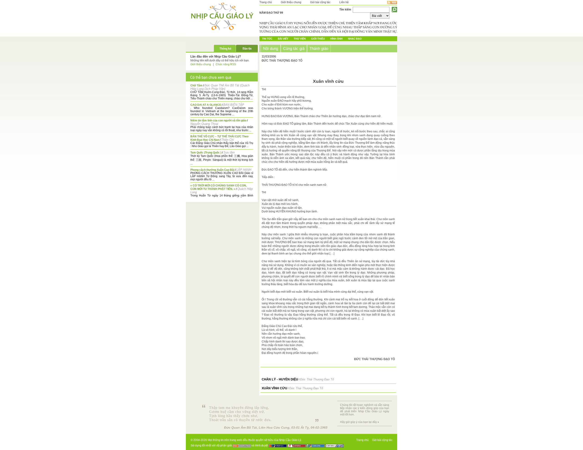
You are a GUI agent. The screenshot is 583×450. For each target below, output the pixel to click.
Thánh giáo (318, 48)
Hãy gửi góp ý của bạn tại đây (358, 422)
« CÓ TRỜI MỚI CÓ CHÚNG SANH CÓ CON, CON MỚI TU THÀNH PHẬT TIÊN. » (218, 187)
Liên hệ (344, 2)
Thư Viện (300, 38)
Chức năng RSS (226, 64)
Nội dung (270, 48)
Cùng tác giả (293, 48)
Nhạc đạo (355, 38)
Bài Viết (283, 38)
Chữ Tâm (196, 85)
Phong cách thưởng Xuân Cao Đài (212, 169)
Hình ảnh (336, 38)
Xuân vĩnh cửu (274, 388)
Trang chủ (265, 2)
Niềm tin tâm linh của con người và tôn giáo (218, 120)
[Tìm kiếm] (394, 9)
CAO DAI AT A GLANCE (205, 104)
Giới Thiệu (318, 38)
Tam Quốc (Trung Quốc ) (205, 152)
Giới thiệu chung (291, 2)
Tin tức (267, 38)
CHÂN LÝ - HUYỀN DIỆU (280, 379)
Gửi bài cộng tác (320, 2)
